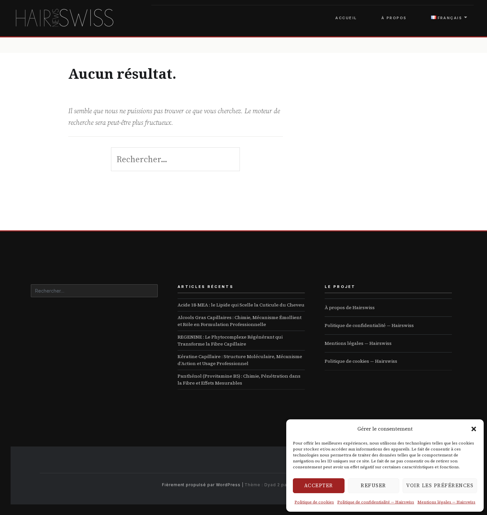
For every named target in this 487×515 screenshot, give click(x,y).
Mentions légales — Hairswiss (446, 502)
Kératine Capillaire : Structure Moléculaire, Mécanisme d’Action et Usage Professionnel (240, 360)
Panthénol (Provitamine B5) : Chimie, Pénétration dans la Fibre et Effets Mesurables (239, 379)
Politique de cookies (314, 502)
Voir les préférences (439, 485)
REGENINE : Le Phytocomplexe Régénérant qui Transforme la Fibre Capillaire (230, 340)
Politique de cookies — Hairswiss (361, 361)
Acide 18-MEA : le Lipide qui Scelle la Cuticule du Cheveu (241, 305)
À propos (393, 18)
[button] (473, 429)
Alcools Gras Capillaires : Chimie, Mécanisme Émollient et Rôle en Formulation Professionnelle (239, 321)
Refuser (373, 485)
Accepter (318, 485)
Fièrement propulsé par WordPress (201, 484)
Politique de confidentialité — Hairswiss (375, 502)
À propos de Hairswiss (350, 307)
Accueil (346, 18)
